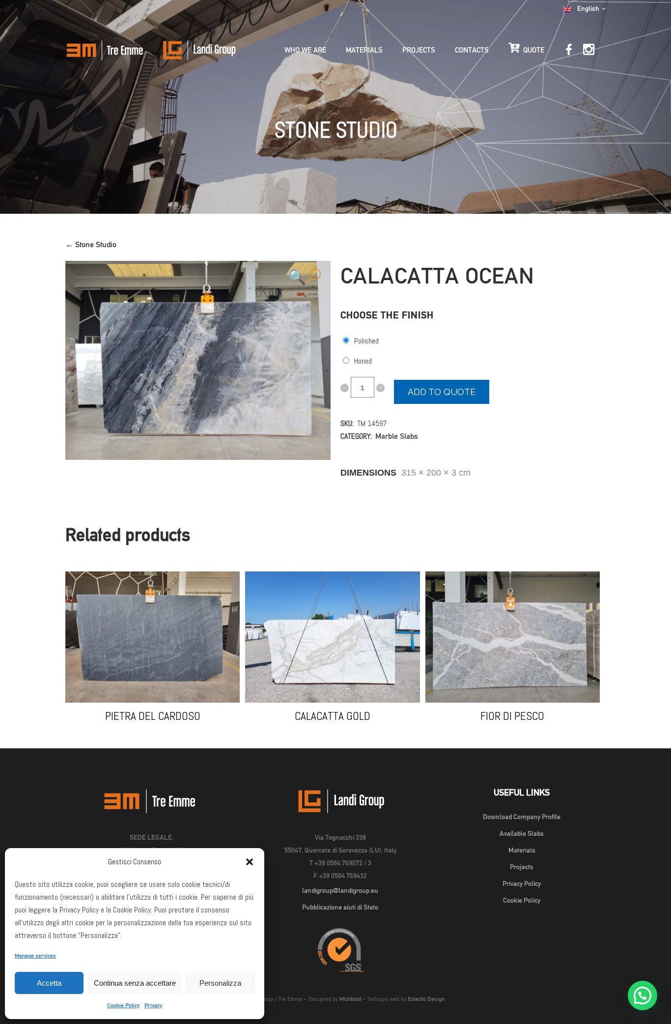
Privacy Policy (522, 883)
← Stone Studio (90, 244)
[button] (249, 862)
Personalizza (220, 983)
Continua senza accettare (135, 983)
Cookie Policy (123, 1005)
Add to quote (441, 392)
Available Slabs (522, 833)
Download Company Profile (521, 817)
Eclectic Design (426, 999)
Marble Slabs (396, 436)
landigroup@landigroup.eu (340, 890)
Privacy (153, 1005)
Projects (521, 867)
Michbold (350, 999)
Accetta (49, 983)
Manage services (35, 955)
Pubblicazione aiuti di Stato (340, 907)
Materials (521, 850)
